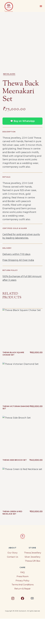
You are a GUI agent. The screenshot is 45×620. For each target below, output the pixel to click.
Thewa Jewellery (32, 553)
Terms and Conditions (23, 584)
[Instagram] (13, 598)
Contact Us (12, 557)
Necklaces (9, 74)
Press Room (22, 576)
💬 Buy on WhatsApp (22, 121)
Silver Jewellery (32, 557)
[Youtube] (32, 598)
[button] (41, 6)
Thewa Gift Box (32, 561)
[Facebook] (22, 598)
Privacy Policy (22, 580)
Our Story (13, 553)
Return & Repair (22, 588)
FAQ (22, 572)
